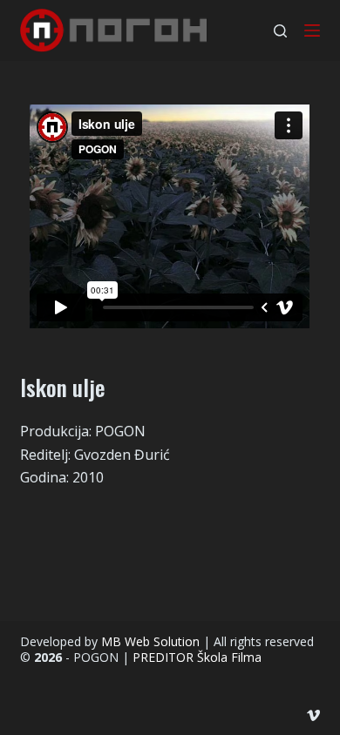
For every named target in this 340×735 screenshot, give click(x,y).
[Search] (280, 30)
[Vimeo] (313, 715)
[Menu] (312, 30)
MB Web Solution (150, 641)
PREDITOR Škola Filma (197, 657)
